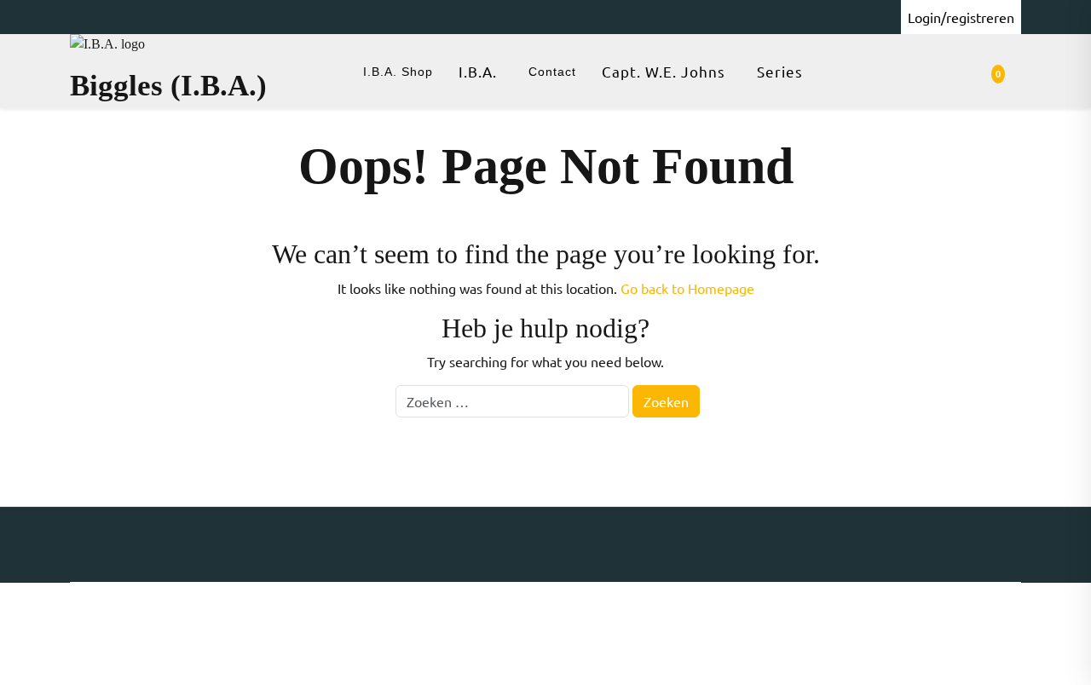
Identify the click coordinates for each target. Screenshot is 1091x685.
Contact (552, 71)
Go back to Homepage (687, 287)
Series (780, 71)
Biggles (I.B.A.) (168, 85)
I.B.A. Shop (398, 71)
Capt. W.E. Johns (663, 71)
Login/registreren (961, 17)
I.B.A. (478, 71)
